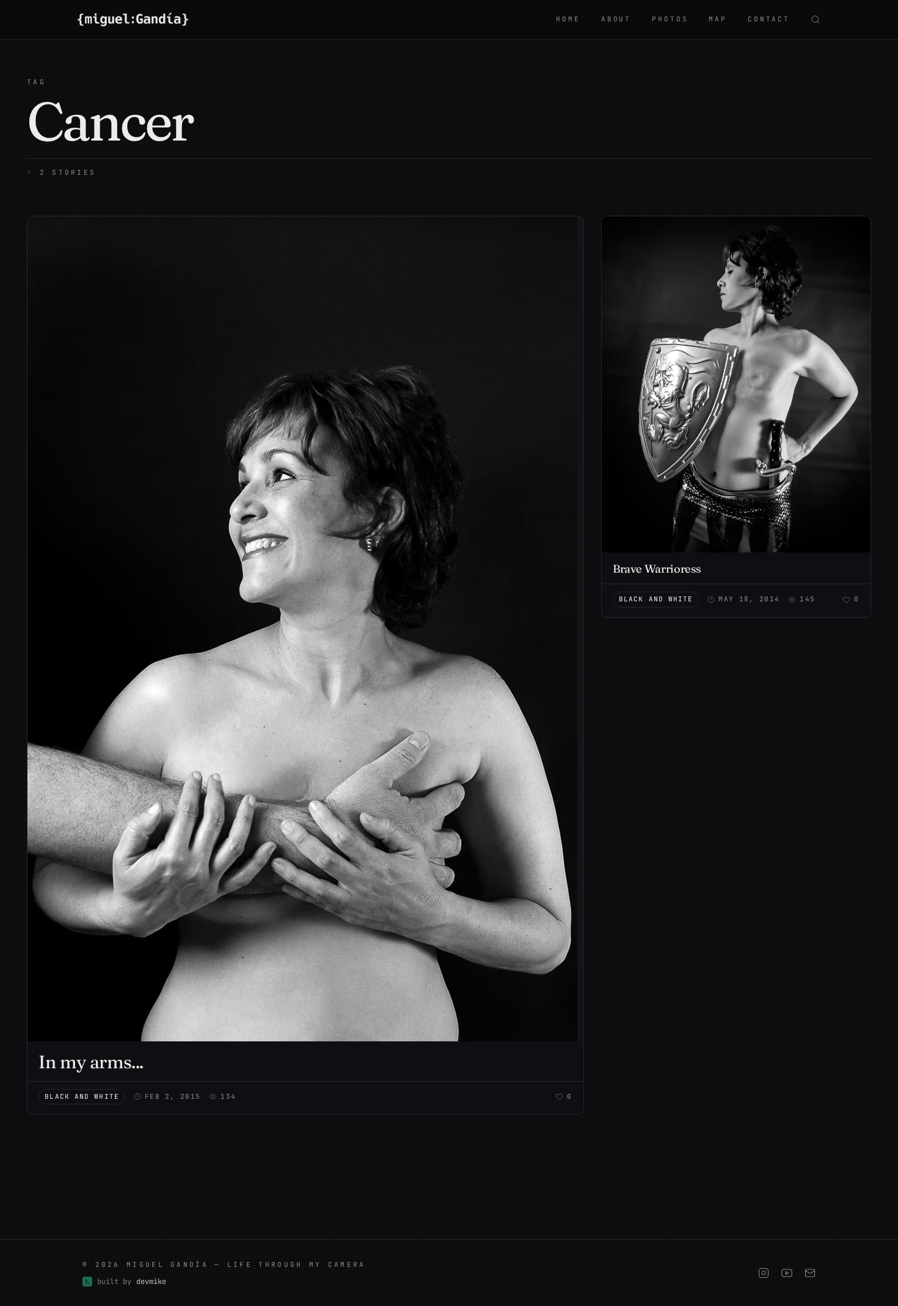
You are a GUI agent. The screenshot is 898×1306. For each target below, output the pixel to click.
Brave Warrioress (657, 569)
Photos (670, 19)
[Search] (815, 19)
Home (568, 19)
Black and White (82, 1096)
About (616, 19)
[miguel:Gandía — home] (133, 19)
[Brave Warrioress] (736, 384)
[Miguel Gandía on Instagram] (763, 1273)
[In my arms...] (305, 628)
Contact (769, 19)
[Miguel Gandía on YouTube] (786, 1273)
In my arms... (90, 1062)
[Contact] (810, 1273)
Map (718, 19)
